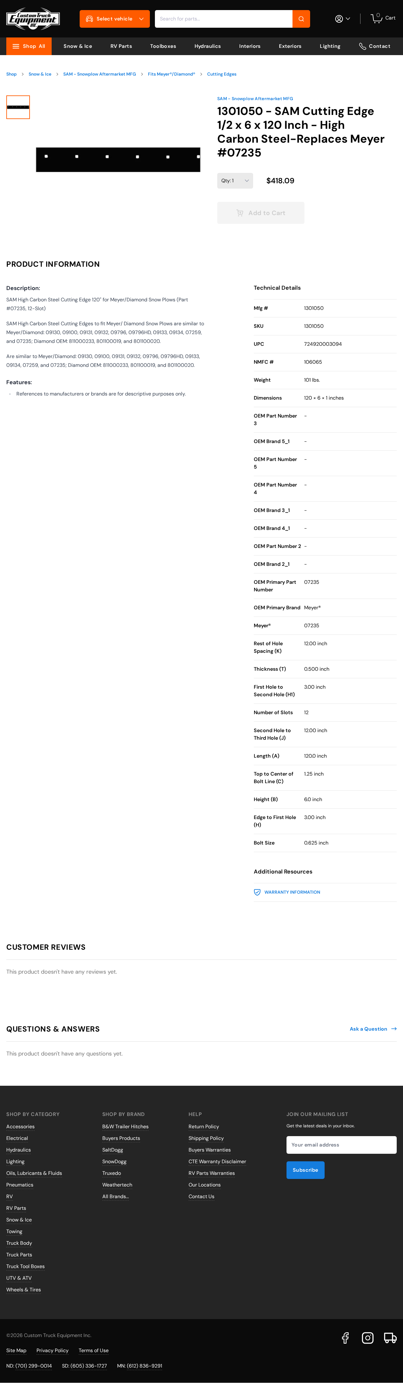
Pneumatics (19, 1184)
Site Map (16, 1350)
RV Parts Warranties (212, 1173)
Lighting (330, 46)
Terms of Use (94, 1350)
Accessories (20, 1126)
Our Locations (205, 1184)
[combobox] (232, 19)
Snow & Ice (78, 46)
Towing (14, 1231)
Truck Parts (19, 1254)
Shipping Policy (206, 1138)
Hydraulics (208, 46)
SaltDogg (112, 1150)
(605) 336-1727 (89, 1366)
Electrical (17, 1138)
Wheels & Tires (23, 1289)
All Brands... (115, 1196)
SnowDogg (114, 1161)
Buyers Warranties (210, 1150)
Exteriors (290, 46)
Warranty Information (292, 892)
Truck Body (19, 1243)
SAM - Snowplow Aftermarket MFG (255, 98)
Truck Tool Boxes (25, 1266)
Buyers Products (121, 1138)
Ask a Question (368, 1029)
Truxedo (111, 1173)
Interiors (250, 46)
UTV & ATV (19, 1278)
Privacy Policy (53, 1350)
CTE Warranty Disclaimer (217, 1161)
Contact (379, 46)
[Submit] (301, 19)
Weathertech (117, 1184)
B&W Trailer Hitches (125, 1126)
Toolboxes (163, 46)
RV (9, 1196)
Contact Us (201, 1196)
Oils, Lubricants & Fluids (34, 1173)
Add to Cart (267, 213)
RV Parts (121, 46)
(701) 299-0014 (33, 1366)
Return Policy (204, 1126)
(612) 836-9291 (144, 1366)
